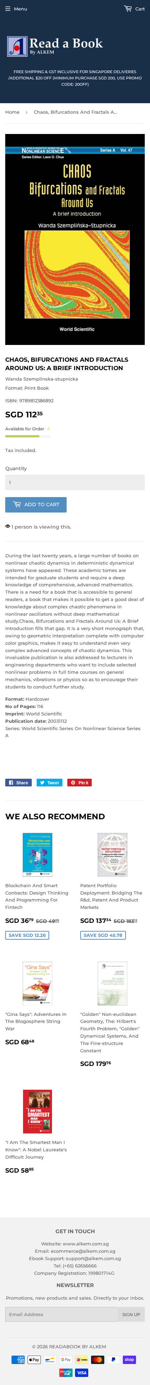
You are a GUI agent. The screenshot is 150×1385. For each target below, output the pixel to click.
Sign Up (131, 1314)
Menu (20, 9)
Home (12, 112)
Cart (139, 9)
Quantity (16, 468)
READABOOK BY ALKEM (77, 1346)
